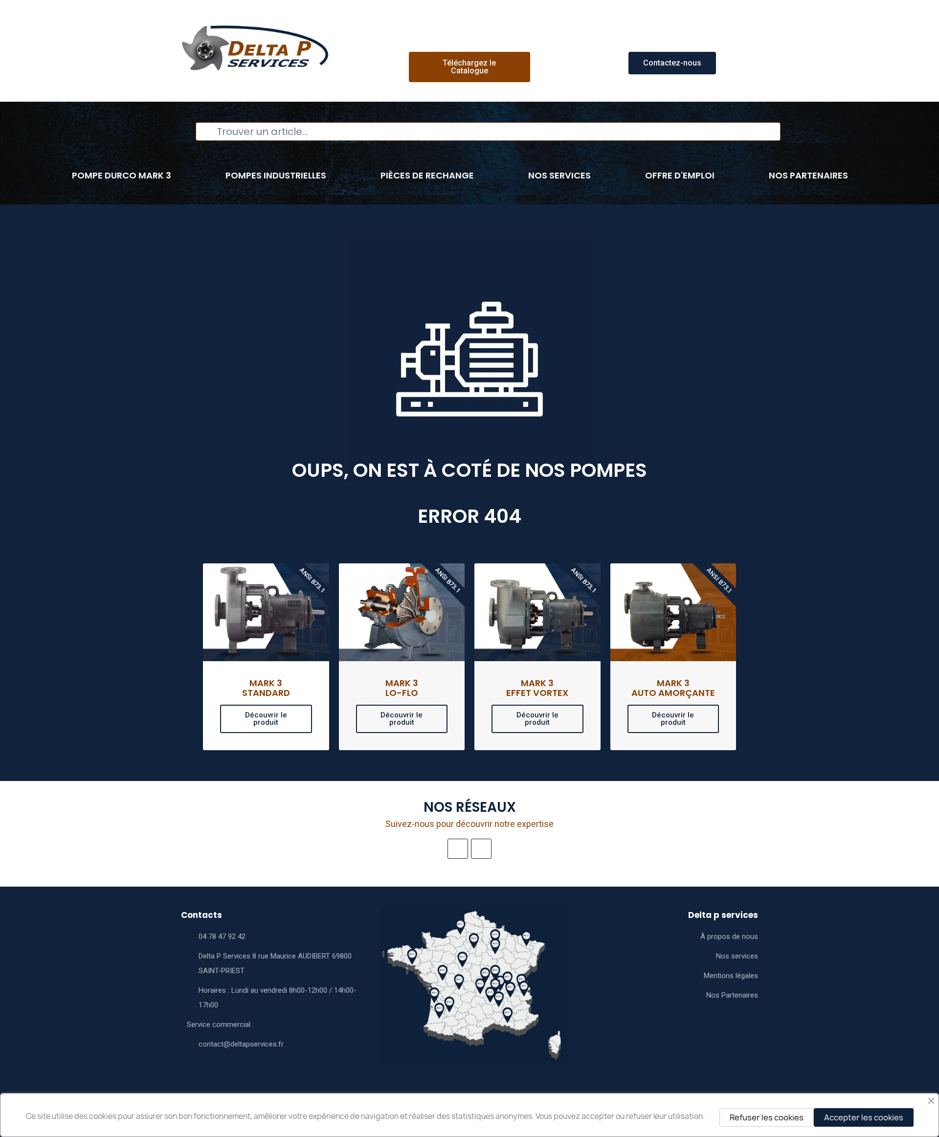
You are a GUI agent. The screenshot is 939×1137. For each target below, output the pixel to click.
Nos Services (559, 175)
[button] (469, 67)
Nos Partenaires (808, 175)
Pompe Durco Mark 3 (121, 175)
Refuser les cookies (767, 1117)
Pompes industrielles (275, 175)
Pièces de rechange (427, 175)
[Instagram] (457, 849)
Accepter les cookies (863, 1117)
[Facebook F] (481, 849)
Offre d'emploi (680, 175)
